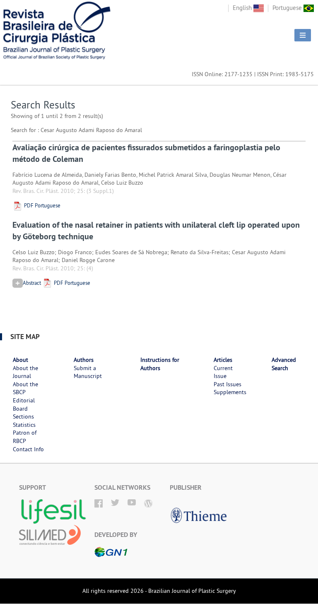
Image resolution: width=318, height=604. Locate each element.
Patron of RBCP (24, 437)
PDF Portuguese (41, 205)
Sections (23, 416)
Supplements (230, 392)
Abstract (32, 282)
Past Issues (227, 384)
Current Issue (223, 372)
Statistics (24, 424)
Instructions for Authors (159, 364)
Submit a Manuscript (88, 372)
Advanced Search (284, 364)
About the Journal (25, 372)
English (243, 8)
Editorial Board (24, 404)
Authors (84, 359)
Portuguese (288, 8)
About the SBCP (25, 388)
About (20, 359)
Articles (223, 359)
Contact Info (28, 449)
